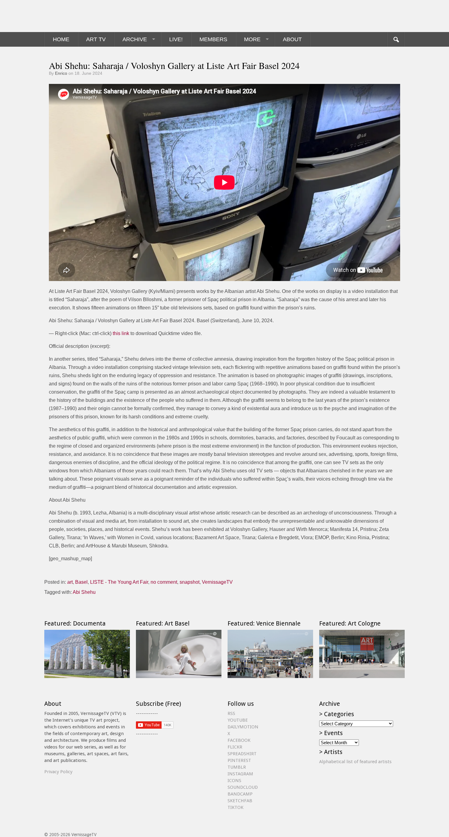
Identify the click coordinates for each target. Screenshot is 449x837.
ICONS (234, 780)
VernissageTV (217, 582)
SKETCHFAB (240, 800)
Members (213, 39)
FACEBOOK (239, 740)
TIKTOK (235, 807)
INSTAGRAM (240, 774)
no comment (164, 582)
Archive (134, 39)
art (70, 582)
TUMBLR (237, 767)
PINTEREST (239, 760)
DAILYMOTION (243, 727)
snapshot (189, 582)
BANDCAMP (240, 794)
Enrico (61, 73)
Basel (81, 582)
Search (396, 39)
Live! (176, 39)
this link (121, 333)
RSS (231, 713)
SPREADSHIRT (242, 753)
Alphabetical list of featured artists (355, 761)
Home (61, 39)
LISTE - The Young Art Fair (119, 582)
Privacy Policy (58, 771)
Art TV (96, 39)
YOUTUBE (238, 720)
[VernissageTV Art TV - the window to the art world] (74, 16)
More (252, 39)
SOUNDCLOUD (243, 787)
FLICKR (235, 747)
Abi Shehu (84, 592)
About (292, 39)
